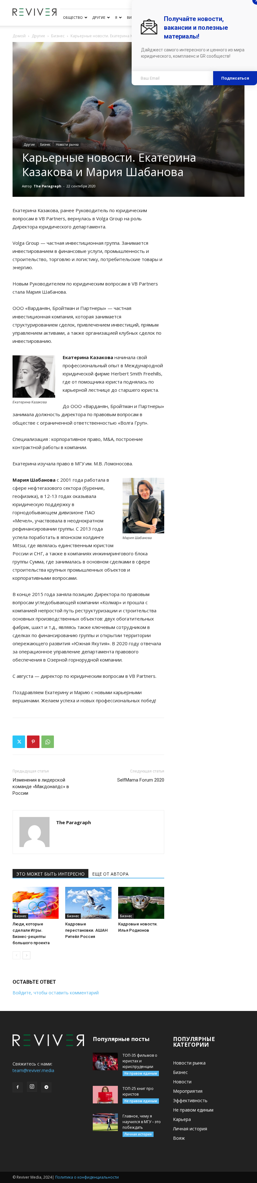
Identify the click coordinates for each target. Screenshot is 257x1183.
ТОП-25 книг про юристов (138, 1091)
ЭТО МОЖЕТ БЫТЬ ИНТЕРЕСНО (50, 874)
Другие (98, 17)
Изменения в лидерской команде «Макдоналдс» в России (41, 786)
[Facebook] (18, 1087)
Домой (19, 36)
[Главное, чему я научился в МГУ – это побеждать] (105, 1122)
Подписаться (235, 78)
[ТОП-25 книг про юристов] (105, 1094)
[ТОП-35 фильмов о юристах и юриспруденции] (105, 1061)
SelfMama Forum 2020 (140, 780)
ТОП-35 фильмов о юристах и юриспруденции (140, 1061)
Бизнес (58, 36)
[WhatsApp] (47, 741)
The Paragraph (47, 186)
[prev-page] (16, 955)
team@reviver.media (33, 1070)
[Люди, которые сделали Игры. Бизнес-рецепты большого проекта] (36, 903)
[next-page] (26, 955)
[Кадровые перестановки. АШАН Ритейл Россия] (88, 903)
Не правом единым (140, 1073)
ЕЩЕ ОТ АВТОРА (110, 874)
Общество (73, 17)
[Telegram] (46, 1087)
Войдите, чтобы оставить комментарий (56, 993)
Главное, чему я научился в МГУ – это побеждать (142, 1121)
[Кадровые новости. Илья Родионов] (141, 903)
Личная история (138, 1134)
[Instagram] (32, 1087)
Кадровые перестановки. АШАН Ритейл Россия (86, 930)
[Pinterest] (33, 741)
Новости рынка (67, 144)
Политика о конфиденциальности (87, 1177)
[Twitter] (19, 741)
